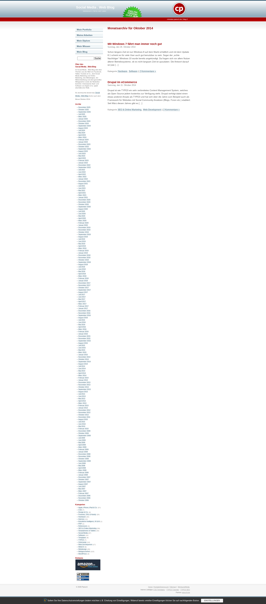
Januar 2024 (83, 142)
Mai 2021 (81, 190)
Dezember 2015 (84, 336)
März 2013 (82, 403)
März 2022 (82, 177)
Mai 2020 (81, 216)
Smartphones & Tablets (87, 531)
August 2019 (83, 237)
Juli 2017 (81, 294)
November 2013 (84, 385)
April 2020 (82, 218)
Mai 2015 (81, 350)
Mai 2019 (81, 244)
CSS (80, 510)
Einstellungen (212, 601)
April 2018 (82, 274)
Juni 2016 (82, 322)
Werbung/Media (183, 587)
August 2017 (83, 292)
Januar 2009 (83, 452)
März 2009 (82, 447)
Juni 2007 (82, 486)
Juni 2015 (82, 348)
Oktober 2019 (83, 232)
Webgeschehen (84, 551)
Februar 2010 (83, 429)
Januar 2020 (83, 225)
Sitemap (173, 587)
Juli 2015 (81, 345)
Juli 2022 (81, 170)
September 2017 (84, 290)
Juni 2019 (82, 241)
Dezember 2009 (84, 431)
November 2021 (84, 181)
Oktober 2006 (83, 500)
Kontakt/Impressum (161, 587)
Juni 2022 (82, 172)
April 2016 (82, 327)
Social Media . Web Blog (95, 7)
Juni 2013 (82, 396)
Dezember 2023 (84, 144)
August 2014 (83, 364)
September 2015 (84, 341)
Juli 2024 (81, 130)
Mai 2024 (81, 133)
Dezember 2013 (84, 382)
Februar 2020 (83, 223)
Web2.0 (81, 547)
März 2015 (82, 352)
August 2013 (83, 392)
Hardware (82, 517)
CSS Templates (159, 590)
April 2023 (82, 158)
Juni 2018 (82, 269)
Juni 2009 (82, 440)
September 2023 (84, 149)
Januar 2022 (83, 179)
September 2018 (84, 262)
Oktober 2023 (83, 146)
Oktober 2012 (83, 415)
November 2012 (84, 412)
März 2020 (82, 220)
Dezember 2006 (84, 496)
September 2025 (84, 112)
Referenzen (82, 526)
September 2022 (84, 167)
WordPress (82, 554)
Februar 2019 (83, 251)
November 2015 (84, 338)
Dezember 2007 (84, 477)
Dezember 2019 (84, 227)
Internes (81, 519)
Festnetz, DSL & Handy (87, 514)
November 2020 (84, 202)
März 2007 (82, 491)
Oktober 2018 (83, 260)
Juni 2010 (82, 424)
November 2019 (84, 230)
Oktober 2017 (83, 288)
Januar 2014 (83, 380)
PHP (80, 524)
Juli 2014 (81, 366)
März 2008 (82, 470)
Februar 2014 (83, 378)
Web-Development (85, 544)
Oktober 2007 (83, 479)
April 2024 (82, 135)
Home (150, 587)
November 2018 (84, 257)
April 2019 (82, 246)
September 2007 (84, 482)
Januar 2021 (83, 197)
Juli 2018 (81, 267)
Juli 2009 (81, 438)
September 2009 (84, 435)
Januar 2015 (83, 355)
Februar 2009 (83, 449)
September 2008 (84, 461)
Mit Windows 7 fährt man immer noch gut (135, 43)
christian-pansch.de (174, 19)
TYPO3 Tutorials (172, 590)
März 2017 (82, 304)
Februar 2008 (83, 472)
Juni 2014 (82, 368)
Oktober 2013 (83, 387)
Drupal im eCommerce (122, 82)
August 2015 (83, 343)
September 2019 (84, 234)
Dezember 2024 (84, 121)
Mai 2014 (81, 371)
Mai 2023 (81, 156)
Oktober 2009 (83, 433)
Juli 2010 (81, 422)
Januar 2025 (83, 119)
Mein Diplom (83, 40)
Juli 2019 (81, 239)
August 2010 (83, 419)
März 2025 (82, 116)
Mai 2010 (81, 426)
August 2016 (83, 318)
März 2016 (82, 329)
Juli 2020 (81, 211)
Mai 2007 (81, 489)
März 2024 (82, 137)
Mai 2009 (81, 442)
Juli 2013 (81, 394)
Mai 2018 (81, 271)
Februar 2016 (83, 331)
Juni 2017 (82, 297)
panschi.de (186, 592)
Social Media (83, 533)
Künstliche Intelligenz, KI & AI (89, 521)
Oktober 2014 (83, 359)
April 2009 (82, 445)
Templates (82, 537)
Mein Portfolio (84, 29)
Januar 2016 (83, 334)
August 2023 (83, 151)
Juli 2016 (81, 320)
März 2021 (82, 195)
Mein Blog (82, 52)
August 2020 (83, 209)
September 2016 (84, 315)
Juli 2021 (81, 186)
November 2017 (84, 285)
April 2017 (82, 301)
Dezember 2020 (84, 200)
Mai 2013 (81, 398)
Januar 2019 (83, 253)
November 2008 (84, 456)
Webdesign (82, 549)
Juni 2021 (82, 188)
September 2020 (84, 207)
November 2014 (84, 357)
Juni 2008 (82, 463)
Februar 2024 (83, 140)
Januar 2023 (83, 163)
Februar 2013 (83, 405)
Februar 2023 (83, 160)
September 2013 (84, 389)
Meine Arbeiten (85, 35)
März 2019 (82, 248)
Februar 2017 (83, 306)
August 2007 (83, 484)
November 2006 (84, 498)
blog (184, 19)
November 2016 (84, 313)
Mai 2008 (81, 466)
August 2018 (83, 264)
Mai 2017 (81, 299)
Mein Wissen (83, 46)
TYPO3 (81, 540)
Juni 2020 (82, 214)
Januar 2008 (83, 475)
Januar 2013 (83, 408)
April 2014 (82, 373)
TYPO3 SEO (185, 590)
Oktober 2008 (83, 459)
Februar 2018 (83, 278)
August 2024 (83, 128)
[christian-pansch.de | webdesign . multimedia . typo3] (179, 16)
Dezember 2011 (84, 417)
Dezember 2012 (84, 410)
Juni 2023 (82, 153)
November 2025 (84, 107)
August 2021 (83, 183)
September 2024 (84, 126)
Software (81, 535)
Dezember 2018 (84, 255)
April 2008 (82, 468)
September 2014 (84, 361)
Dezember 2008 (84, 454)
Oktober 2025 (83, 110)
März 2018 (82, 276)
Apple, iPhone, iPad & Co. (87, 507)
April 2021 (82, 193)
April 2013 (82, 401)
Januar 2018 (83, 281)
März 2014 (82, 375)
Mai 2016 (81, 325)
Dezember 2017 (84, 283)
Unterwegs (82, 542)
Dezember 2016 (84, 311)
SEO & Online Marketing (87, 528)
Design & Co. (83, 512)
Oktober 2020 (83, 204)
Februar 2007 (83, 493)
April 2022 (82, 174)
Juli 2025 (81, 114)
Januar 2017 (83, 308)
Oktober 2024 (83, 123)
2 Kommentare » (148, 71)
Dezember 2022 (84, 165)
